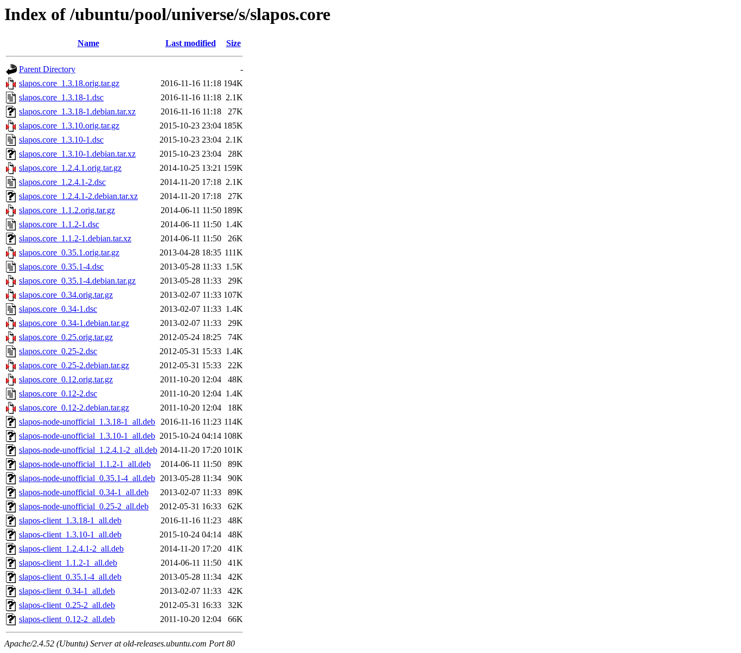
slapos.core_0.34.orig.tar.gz (66, 294)
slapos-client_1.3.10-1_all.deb (70, 534)
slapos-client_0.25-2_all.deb (67, 605)
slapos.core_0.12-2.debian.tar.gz (74, 407)
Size (233, 43)
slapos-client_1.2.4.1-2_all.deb (71, 548)
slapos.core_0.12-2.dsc (58, 393)
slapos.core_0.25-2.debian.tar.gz (74, 365)
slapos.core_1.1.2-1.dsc (59, 224)
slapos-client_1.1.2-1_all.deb (68, 562)
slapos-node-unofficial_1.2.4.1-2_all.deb (88, 449)
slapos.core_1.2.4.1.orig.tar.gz (70, 167)
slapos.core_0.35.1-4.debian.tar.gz (77, 280)
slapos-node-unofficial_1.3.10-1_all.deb (87, 435)
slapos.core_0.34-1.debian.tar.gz (74, 323)
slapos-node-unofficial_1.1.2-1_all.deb (85, 464)
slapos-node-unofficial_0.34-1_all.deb (84, 492)
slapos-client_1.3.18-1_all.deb (70, 520)
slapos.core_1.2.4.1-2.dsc (62, 182)
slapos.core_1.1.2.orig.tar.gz (67, 210)
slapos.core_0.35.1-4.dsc (61, 266)
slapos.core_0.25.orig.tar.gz (66, 337)
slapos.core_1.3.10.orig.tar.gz (69, 125)
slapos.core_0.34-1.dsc (58, 308)
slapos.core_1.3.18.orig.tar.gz (69, 83)
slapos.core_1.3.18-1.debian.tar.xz (77, 111)
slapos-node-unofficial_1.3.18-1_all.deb (87, 421)
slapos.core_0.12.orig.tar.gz (66, 379)
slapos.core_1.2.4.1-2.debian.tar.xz (78, 196)
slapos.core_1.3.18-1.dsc (61, 97)
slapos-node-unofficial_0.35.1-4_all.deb (87, 478)
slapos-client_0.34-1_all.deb (67, 591)
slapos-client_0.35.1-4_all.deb (70, 576)
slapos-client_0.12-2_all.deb (67, 619)
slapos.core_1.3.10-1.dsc (61, 139)
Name (88, 43)
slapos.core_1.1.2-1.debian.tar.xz (75, 238)
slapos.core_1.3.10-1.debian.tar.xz (77, 153)
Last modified (190, 43)
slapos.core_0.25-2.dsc (58, 351)
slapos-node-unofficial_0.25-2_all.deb (84, 506)
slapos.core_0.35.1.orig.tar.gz (69, 252)
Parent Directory (47, 69)
